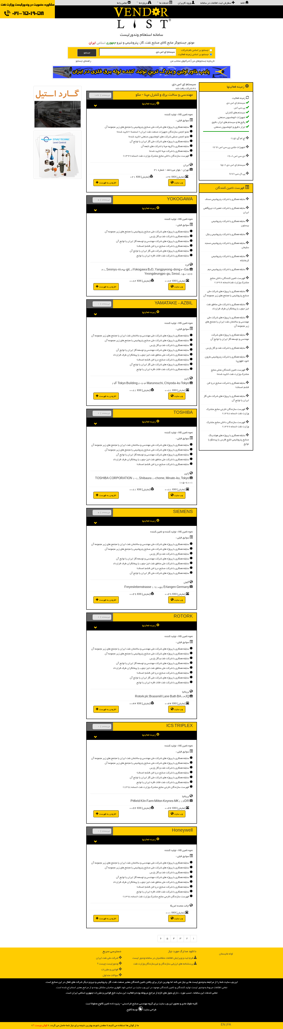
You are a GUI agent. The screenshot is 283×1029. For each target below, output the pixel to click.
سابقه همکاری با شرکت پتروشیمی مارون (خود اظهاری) (227, 359)
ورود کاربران (185, 3)
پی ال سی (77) (237, 173)
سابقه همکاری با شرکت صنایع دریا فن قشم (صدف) (228, 385)
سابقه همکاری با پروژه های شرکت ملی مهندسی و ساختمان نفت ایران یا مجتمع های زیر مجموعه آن (227, 322)
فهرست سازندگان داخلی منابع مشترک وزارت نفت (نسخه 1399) (228, 424)
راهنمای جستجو (83, 61)
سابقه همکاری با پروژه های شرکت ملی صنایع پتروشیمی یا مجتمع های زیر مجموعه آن (226, 293)
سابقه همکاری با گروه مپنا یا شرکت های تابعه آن (165, 146)
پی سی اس (239, 107)
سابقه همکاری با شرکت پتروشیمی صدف (225, 199)
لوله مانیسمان (226, 953)
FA (229, 1024)
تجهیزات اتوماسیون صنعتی (231, 117)
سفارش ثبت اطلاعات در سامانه (216, 3)
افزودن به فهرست (107, 183)
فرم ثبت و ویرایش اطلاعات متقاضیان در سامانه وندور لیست (162, 958)
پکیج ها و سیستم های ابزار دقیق (228, 122)
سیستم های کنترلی (235, 112)
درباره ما (143, 3)
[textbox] (137, 52)
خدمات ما (164, 3)
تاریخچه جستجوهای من (203, 61)
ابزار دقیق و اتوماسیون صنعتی (229, 127)
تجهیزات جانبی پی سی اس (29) (229, 147)
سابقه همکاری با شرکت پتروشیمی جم (226, 269)
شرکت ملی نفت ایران (107, 958)
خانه (243, 3)
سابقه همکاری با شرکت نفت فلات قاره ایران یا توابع (162, 255)
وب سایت (178, 183)
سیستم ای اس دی (235, 103)
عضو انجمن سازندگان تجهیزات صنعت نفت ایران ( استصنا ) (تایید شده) (153, 131)
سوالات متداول (110, 975)
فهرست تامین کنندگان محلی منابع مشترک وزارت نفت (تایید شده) (230, 372)
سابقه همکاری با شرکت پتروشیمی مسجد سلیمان (227, 245)
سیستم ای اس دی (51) (232, 165)
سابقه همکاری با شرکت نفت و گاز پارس (225, 348)
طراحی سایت (149, 1009)
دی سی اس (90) (236, 156)
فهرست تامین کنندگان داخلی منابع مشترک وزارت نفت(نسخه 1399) (229, 280)
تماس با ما (122, 3)
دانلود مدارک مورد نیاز (182, 951)
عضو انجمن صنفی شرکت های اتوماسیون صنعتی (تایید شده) (158, 136)
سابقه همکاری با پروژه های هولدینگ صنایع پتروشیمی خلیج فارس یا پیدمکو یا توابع (228, 440)
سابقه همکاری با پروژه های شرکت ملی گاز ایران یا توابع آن (226, 398)
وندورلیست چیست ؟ (107, 963)
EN (223, 1024)
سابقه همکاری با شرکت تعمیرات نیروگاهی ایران (226, 210)
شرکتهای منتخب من (180, 61)
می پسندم (106, 95)
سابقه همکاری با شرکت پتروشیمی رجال (225, 234)
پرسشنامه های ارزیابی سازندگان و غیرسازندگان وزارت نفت (163, 963)
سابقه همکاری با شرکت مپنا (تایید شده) (169, 151)
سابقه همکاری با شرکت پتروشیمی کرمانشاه (230, 258)
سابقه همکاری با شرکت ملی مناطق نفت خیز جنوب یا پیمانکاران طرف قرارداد (228, 306)
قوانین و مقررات (109, 969)
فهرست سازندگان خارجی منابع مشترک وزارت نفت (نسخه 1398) (227, 411)
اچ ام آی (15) (238, 138)
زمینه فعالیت (238, 98)
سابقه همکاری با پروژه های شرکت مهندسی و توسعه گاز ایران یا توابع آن (229, 337)
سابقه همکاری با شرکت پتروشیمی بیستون (230, 223)
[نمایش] (181, 177)
